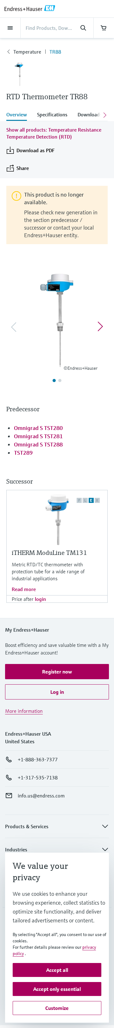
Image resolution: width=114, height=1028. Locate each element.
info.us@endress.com (41, 795)
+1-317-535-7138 (38, 777)
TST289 (23, 452)
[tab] (19, 115)
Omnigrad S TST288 (38, 444)
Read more (24, 589)
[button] (57, 671)
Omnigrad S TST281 (38, 436)
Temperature (27, 52)
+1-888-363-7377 (38, 759)
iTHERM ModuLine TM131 (49, 553)
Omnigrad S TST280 (38, 428)
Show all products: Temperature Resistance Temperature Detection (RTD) (53, 133)
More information (24, 711)
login (40, 599)
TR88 (55, 52)
